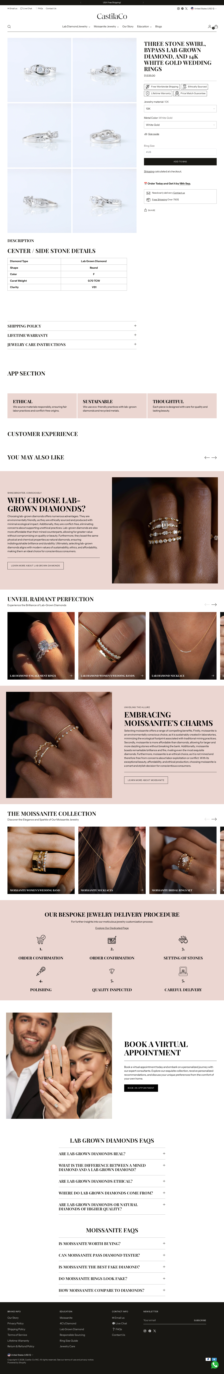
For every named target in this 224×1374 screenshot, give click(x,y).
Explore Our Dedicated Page (112, 928)
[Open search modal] (9, 27)
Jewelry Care (67, 1346)
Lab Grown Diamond (72, 1329)
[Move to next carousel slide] (214, 457)
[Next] (143, 2)
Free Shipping (159, 199)
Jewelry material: (156, 101)
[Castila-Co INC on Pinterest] (182, 8)
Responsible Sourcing (72, 1334)
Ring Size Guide (69, 1340)
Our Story (13, 1317)
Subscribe (200, 1320)
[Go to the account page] (208, 27)
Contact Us (118, 1334)
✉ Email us (118, 1317)
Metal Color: (158, 117)
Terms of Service (17, 1334)
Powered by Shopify (16, 1362)
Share (151, 210)
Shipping (149, 171)
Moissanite (66, 1317)
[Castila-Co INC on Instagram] (178, 8)
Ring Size (149, 145)
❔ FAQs (117, 1329)
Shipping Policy (16, 1329)
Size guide (153, 133)
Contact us (179, 192)
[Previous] (80, 2)
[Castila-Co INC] (112, 16)
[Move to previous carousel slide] (207, 457)
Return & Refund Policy (20, 1346)
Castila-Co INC (32, 1359)
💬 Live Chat (119, 1323)
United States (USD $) (204, 8)
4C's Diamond (68, 1323)
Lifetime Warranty (18, 1340)
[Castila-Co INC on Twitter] (186, 8)
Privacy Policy (15, 1323)
